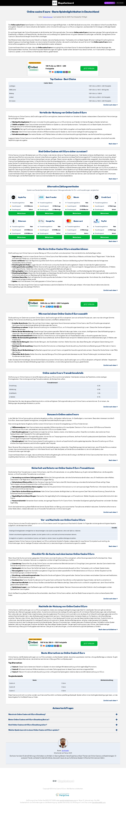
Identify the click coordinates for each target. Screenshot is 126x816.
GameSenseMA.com (99, 802)
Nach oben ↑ (113, 144)
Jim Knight (65, 750)
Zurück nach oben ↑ (110, 105)
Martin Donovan (47, 17)
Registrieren (110, 3)
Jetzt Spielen (89, 68)
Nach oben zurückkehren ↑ (108, 629)
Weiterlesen (21, 213)
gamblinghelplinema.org (68, 800)
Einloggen (120, 3)
